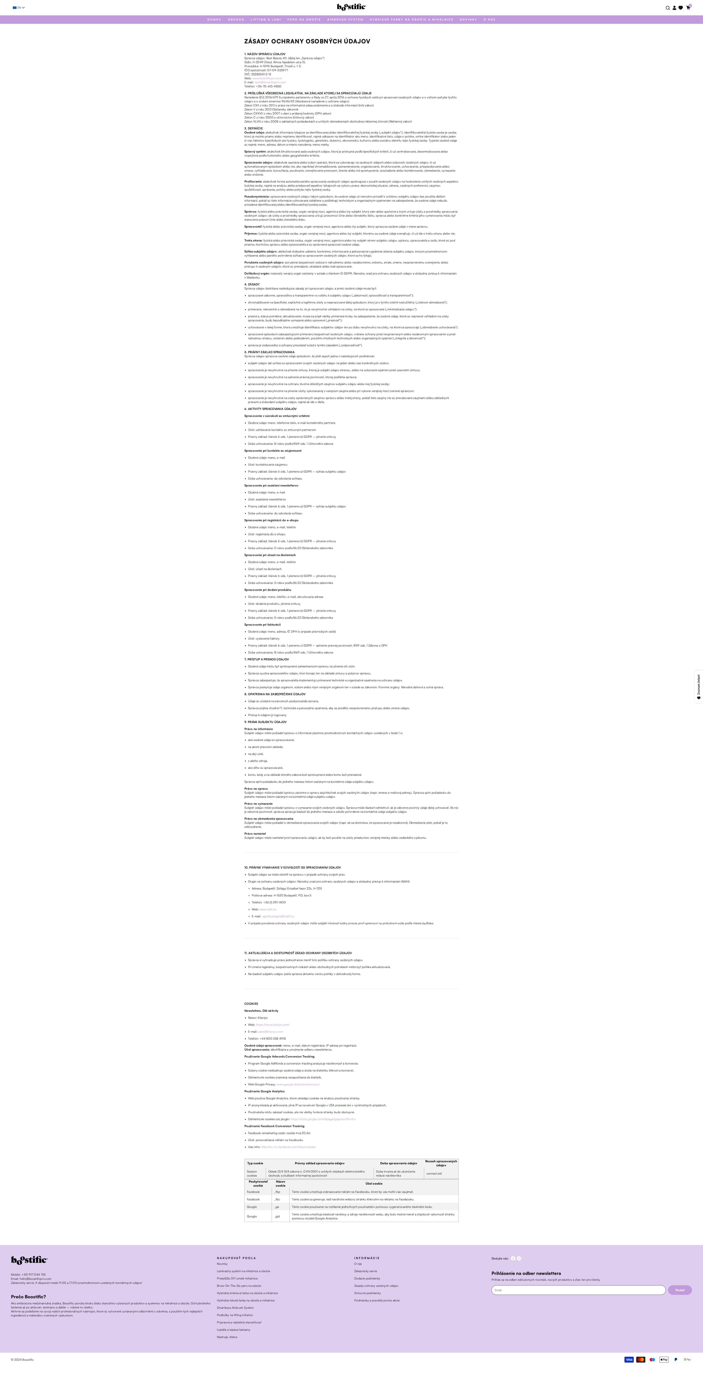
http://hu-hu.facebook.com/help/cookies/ (288, 1147)
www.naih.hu (268, 909)
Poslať (680, 1290)
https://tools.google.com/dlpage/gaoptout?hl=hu (323, 1119)
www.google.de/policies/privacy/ (298, 1084)
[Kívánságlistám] (681, 7)
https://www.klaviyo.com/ (273, 1024)
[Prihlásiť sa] (674, 8)
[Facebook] (513, 1258)
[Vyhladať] (667, 7)
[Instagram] (519, 1258)
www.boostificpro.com (267, 78)
